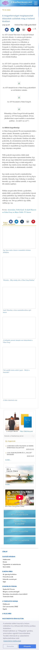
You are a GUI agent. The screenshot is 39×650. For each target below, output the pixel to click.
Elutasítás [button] (10, 646)
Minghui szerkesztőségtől (11, 591)
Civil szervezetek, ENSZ (10, 606)
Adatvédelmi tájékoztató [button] (12, 641)
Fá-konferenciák (8, 577)
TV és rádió (6, 10)
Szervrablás (6, 567)
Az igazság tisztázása (9, 574)
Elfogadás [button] (27, 646)
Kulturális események (10, 579)
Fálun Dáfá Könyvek (26, 431)
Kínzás (5, 562)
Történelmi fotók (8, 596)
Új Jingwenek (10, 441)
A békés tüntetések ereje (10, 400)
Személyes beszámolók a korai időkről (15, 594)
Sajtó (4, 582)
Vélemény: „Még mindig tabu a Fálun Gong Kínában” (19, 280)
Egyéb (5, 609)
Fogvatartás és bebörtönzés (12, 564)
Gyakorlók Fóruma (9, 589)
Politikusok (6, 604)
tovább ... (8, 460)
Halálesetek (6, 559)
